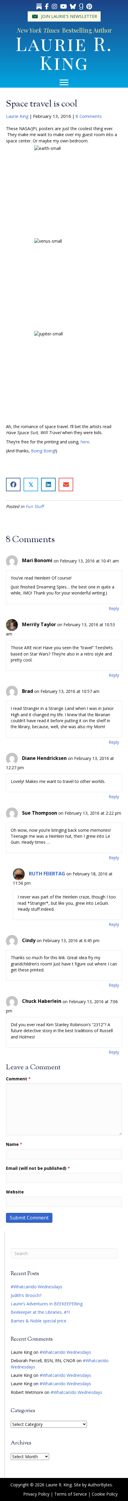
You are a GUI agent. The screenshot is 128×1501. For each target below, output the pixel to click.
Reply (114, 608)
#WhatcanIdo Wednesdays (36, 1286)
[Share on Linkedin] (48, 484)
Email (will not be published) (38, 1168)
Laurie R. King (64, 52)
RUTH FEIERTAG (47, 873)
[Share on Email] (66, 484)
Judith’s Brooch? (26, 1295)
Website (15, 1192)
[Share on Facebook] (13, 484)
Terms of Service (70, 1494)
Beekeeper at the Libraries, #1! (40, 1312)
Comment (18, 1079)
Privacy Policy (36, 1494)
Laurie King (17, 116)
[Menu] (64, 82)
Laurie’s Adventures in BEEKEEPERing (46, 1304)
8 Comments (89, 116)
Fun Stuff (34, 506)
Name (14, 1144)
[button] (64, 16)
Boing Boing (43, 451)
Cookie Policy (105, 1494)
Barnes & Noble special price (38, 1321)
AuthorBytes (100, 1485)
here (85, 442)
